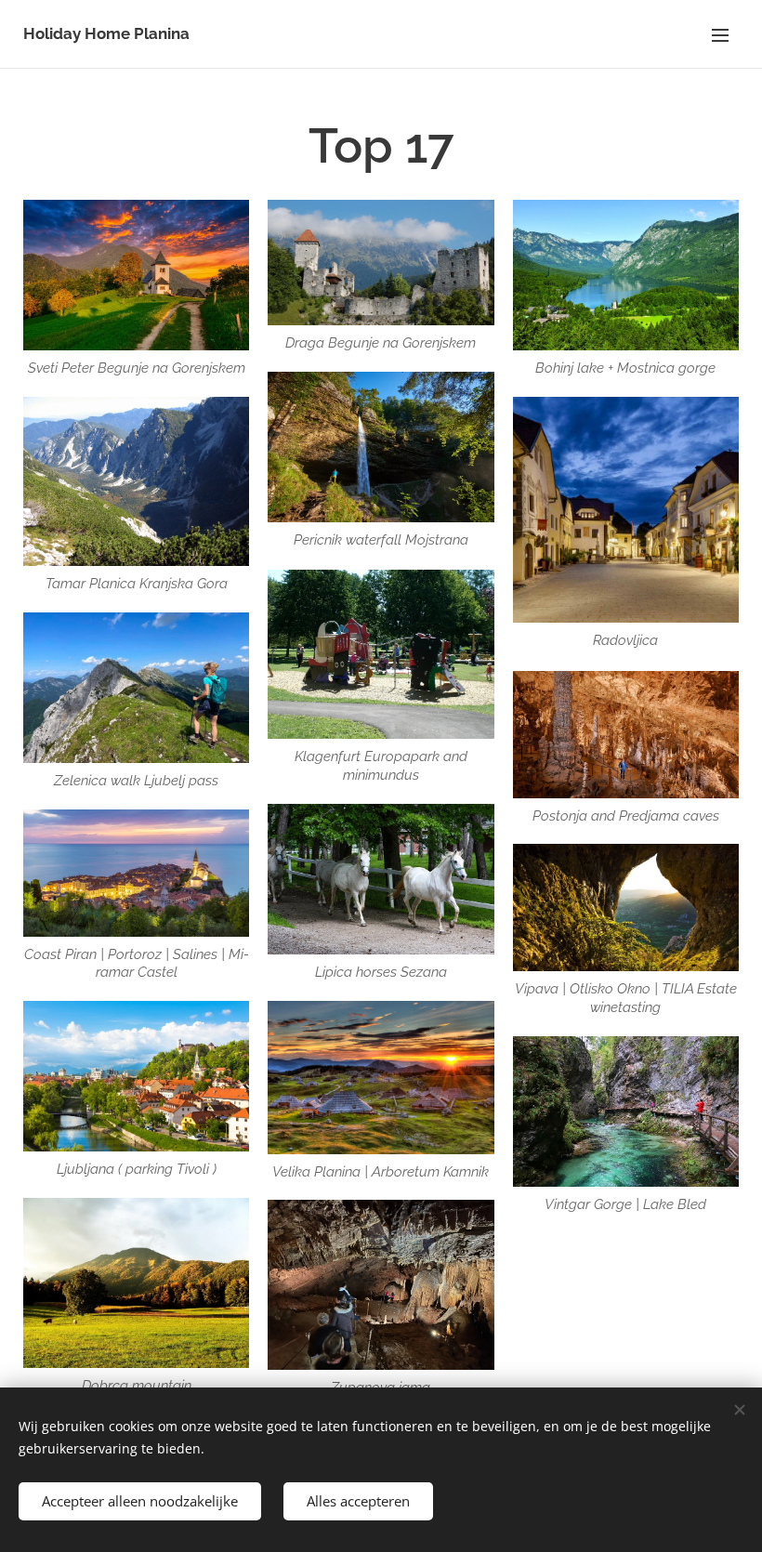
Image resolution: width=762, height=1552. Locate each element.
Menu (720, 34)
